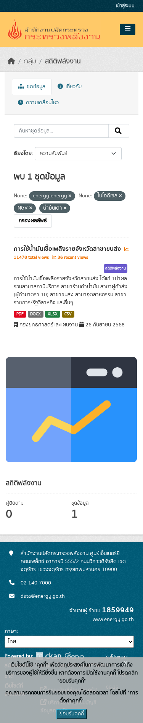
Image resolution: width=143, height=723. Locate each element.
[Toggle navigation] (127, 29)
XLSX (53, 314)
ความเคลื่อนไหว (41, 103)
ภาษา (11, 631)
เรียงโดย (23, 153)
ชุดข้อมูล (35, 86)
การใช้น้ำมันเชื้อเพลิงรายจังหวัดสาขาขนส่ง (68, 249)
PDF (20, 314)
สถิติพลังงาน (63, 61)
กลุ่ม (30, 61)
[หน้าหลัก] (11, 61)
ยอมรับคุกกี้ (71, 714)
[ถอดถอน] (70, 196)
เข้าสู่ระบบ (125, 6)
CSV (68, 314)
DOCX (35, 314)
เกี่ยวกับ (73, 86)
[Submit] (118, 131)
